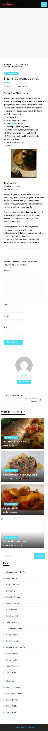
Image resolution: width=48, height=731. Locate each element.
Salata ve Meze (12, 622)
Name (6, 304)
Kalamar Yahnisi (11, 507)
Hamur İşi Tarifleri (13, 687)
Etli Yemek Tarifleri (14, 693)
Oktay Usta (11, 681)
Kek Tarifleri (11, 591)
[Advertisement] (24, 33)
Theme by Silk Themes (24, 727)
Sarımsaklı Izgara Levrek (15, 541)
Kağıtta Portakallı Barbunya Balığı (20, 474)
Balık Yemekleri (20, 64)
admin (9, 86)
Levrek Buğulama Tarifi (14, 441)
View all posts (24, 382)
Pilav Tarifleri (11, 610)
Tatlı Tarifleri (11, 672)
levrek (13, 123)
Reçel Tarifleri (12, 616)
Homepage (7, 64)
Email (6, 316)
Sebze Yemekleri (12, 666)
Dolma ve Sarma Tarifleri (16, 572)
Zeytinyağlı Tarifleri (14, 628)
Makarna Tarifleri (13, 603)
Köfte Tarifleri (12, 660)
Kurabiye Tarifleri (13, 597)
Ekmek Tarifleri (12, 578)
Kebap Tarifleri (12, 700)
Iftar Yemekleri (12, 653)
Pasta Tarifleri (12, 635)
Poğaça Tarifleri (12, 584)
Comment (8, 270)
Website (7, 328)
